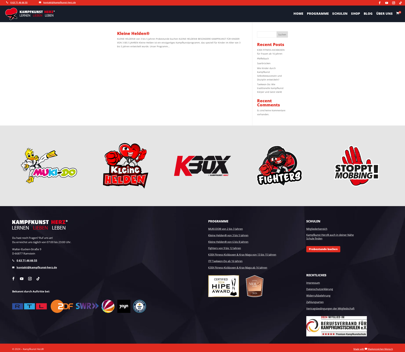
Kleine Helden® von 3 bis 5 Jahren (228, 235)
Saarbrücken (264, 63)
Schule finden (314, 238)
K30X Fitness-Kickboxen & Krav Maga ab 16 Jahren (237, 267)
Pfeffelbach (263, 58)
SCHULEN (340, 14)
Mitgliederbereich (316, 229)
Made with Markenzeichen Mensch (373, 349)
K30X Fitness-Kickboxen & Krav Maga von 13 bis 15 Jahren (242, 254)
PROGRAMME (318, 14)
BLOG (368, 14)
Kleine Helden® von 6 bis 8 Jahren (228, 242)
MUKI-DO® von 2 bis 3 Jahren (225, 229)
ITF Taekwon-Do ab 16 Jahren (225, 261)
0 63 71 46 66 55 (19, 2)
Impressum (313, 283)
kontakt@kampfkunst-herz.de (59, 2)
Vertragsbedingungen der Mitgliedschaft (330, 308)
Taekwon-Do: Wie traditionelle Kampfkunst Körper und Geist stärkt (270, 88)
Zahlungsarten (315, 302)
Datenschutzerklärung (319, 289)
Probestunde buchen (323, 249)
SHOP (355, 14)
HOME (298, 14)
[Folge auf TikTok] (400, 3)
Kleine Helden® (133, 33)
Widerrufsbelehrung (318, 295)
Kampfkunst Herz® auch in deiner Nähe (330, 235)
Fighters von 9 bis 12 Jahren (224, 248)
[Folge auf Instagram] (393, 3)
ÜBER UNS (384, 14)
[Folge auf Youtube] (386, 3)
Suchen (282, 34)
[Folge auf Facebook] (380, 3)
